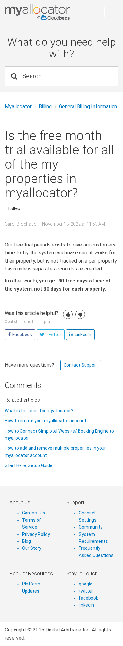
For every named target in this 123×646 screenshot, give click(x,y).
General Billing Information (88, 107)
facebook (88, 598)
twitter (86, 591)
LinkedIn (83, 334)
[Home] (59, 12)
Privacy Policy (36, 534)
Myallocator (18, 107)
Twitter (53, 334)
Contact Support (81, 365)
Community (90, 527)
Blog (26, 541)
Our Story (31, 548)
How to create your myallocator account (45, 420)
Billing (45, 107)
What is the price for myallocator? (39, 410)
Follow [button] (14, 208)
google (85, 583)
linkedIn (86, 604)
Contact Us (33, 512)
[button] (68, 314)
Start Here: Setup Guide (28, 465)
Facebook (22, 334)
